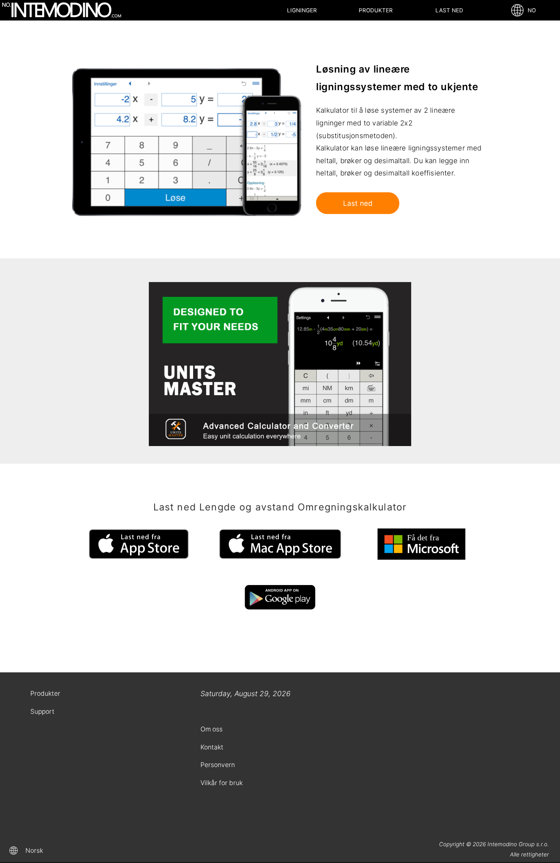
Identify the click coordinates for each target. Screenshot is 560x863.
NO (530, 10)
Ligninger (302, 10)
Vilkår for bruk (221, 783)
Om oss (211, 729)
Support (42, 711)
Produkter (376, 10)
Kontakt (211, 747)
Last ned (449, 10)
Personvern (217, 765)
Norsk (34, 850)
